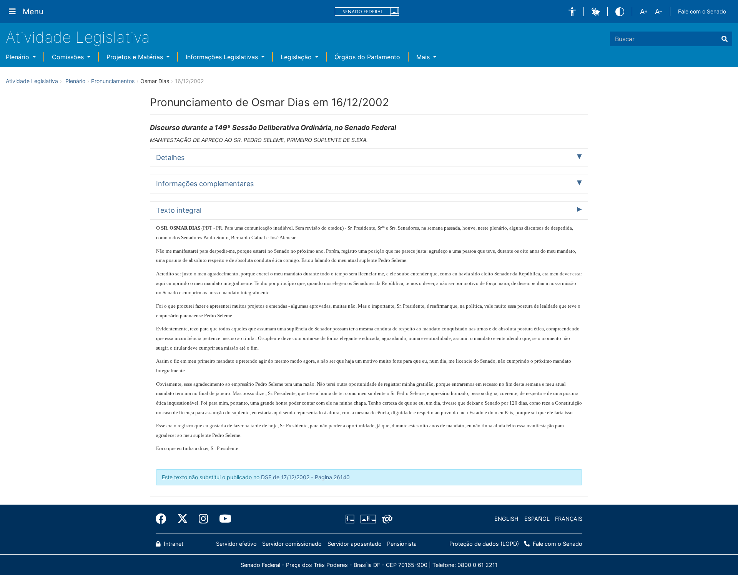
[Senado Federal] (367, 11)
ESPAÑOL (537, 518)
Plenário (18, 57)
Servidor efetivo (236, 543)
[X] (182, 519)
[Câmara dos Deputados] (351, 518)
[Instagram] (203, 519)
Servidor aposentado (354, 543)
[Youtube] (222, 519)
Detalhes (170, 157)
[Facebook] (164, 519)
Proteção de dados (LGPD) (484, 543)
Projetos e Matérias (135, 57)
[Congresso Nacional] (368, 518)
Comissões (69, 57)
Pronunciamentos (113, 81)
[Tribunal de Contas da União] (385, 518)
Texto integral (178, 210)
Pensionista (402, 543)
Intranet (172, 543)
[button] (572, 11)
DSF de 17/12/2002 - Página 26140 (305, 477)
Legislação (297, 57)
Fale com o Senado (702, 11)
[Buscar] (724, 39)
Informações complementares (205, 184)
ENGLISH (506, 518)
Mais (424, 57)
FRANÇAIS (568, 518)
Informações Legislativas (223, 57)
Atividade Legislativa (78, 37)
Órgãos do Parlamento (367, 57)
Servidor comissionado (292, 543)
